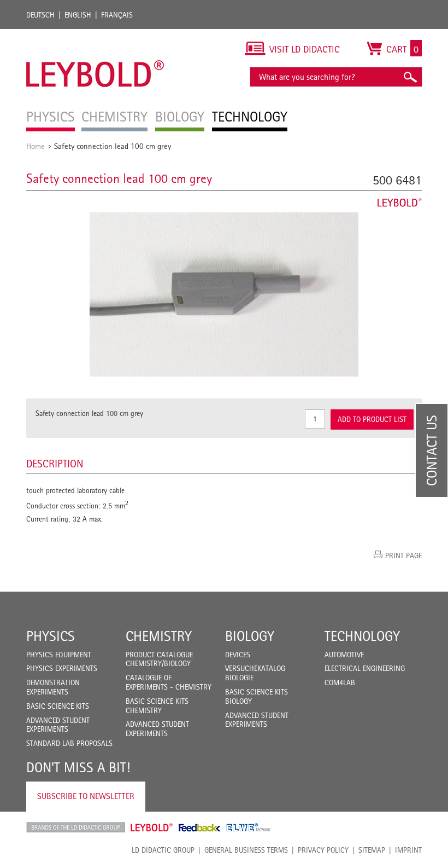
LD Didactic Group (163, 850)
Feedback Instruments (200, 827)
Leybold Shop (152, 827)
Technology (362, 636)
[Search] (410, 77)
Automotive (344, 654)
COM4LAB (340, 682)
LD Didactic (75, 827)
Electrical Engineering (365, 668)
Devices (237, 654)
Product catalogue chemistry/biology (159, 659)
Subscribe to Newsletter (85, 796)
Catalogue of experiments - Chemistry (168, 682)
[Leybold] (95, 34)
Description (55, 463)
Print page (403, 555)
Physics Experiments (61, 668)
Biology (249, 636)
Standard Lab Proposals (69, 743)
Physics (50, 636)
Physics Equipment (58, 654)
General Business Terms (246, 850)
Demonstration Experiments (53, 687)
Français (117, 14)
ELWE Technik (248, 827)
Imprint (408, 850)
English (77, 14)
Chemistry (159, 636)
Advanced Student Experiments (58, 725)
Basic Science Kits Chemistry (157, 706)
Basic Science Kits (57, 706)
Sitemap (371, 850)
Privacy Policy (323, 850)
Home (35, 146)
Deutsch (40, 14)
